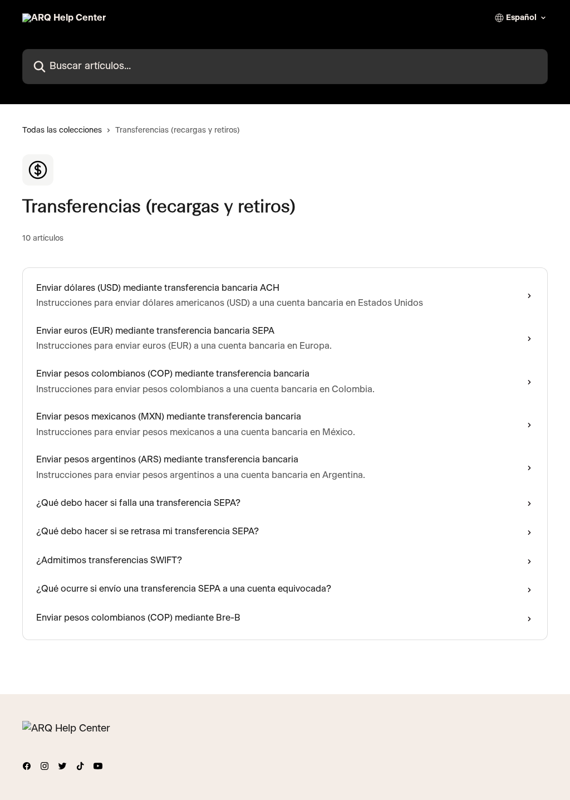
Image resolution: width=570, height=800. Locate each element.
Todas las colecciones (62, 130)
